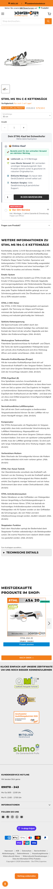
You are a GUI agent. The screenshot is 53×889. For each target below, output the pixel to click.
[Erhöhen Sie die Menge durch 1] (23, 127)
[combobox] (23, 21)
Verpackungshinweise (40, 853)
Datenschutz (26, 851)
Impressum (9, 851)
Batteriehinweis (23, 853)
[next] (49, 623)
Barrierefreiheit (40, 851)
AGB (17, 851)
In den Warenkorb (31, 197)
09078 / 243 (14, 3)
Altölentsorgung (8, 853)
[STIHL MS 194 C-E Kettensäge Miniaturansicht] (5, 89)
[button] (5, 884)
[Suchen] (48, 21)
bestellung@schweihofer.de (36, 3)
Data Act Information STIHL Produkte (27, 859)
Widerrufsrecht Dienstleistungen (35, 856)
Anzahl (4, 122)
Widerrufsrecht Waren (11, 856)
